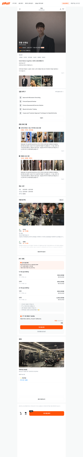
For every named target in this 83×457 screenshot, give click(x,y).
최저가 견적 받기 (29, 3)
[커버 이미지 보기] (41, 32)
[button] (63, 9)
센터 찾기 (21, 3)
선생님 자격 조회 (39, 3)
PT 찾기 (15, 3)
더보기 (62, 73)
